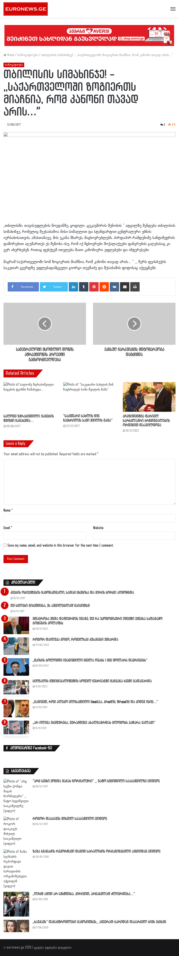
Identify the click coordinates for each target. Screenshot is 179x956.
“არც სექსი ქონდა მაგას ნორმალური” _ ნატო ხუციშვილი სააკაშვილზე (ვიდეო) (96, 781)
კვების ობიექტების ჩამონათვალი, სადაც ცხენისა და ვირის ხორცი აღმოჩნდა (72, 593)
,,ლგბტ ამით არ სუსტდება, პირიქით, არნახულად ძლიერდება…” (84, 894)
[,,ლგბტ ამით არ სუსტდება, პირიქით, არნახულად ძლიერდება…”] (16, 904)
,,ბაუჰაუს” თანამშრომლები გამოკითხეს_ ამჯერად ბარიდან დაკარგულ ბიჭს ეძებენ (99, 922)
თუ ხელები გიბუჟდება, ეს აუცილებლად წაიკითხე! (50, 606)
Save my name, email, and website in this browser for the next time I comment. (60, 545)
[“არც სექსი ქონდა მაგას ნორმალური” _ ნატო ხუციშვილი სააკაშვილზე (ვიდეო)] (16, 796)
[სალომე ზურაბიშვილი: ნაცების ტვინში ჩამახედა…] (29, 397)
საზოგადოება (27, 55)
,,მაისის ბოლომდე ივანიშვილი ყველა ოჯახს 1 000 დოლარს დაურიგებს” (90, 660)
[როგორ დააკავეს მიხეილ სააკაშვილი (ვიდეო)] (16, 831)
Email (7, 528)
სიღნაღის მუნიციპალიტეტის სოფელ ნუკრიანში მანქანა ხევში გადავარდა (92, 681)
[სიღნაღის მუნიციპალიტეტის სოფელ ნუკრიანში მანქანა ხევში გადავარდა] (16, 688)
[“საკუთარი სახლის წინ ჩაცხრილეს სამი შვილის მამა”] (89, 397)
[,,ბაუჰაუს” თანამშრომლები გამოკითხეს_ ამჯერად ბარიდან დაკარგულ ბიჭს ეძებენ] (16, 926)
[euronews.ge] (25, 9)
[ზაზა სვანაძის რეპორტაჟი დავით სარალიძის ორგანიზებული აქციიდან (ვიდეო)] (16, 868)
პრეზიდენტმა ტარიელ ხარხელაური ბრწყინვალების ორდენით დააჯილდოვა (146, 420)
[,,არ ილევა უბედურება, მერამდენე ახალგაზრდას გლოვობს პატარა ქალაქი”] (16, 729)
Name (8, 510)
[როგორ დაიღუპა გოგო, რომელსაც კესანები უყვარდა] (16, 646)
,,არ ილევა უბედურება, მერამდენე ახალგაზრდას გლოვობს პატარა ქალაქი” (94, 723)
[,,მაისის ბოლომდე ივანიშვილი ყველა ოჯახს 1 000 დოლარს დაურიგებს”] (16, 667)
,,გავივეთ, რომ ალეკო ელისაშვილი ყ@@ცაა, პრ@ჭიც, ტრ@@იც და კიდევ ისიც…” (95, 702)
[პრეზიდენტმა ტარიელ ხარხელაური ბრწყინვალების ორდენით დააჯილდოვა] (149, 397)
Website (98, 528)
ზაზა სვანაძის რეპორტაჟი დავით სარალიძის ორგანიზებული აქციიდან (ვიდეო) (96, 851)
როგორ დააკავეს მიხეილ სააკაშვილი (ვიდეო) (70, 819)
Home (10, 55)
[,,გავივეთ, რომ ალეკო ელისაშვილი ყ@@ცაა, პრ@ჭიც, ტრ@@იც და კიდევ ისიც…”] (16, 708)
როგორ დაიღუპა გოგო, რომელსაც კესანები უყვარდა (75, 640)
